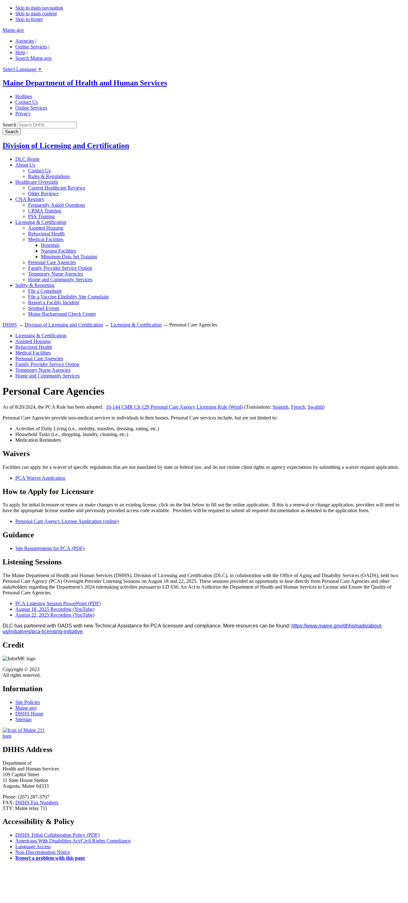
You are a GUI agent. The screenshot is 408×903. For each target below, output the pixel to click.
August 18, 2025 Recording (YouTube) (54, 609)
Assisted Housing (45, 228)
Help (20, 52)
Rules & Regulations (49, 176)
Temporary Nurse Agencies (55, 273)
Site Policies (27, 702)
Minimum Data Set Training (69, 256)
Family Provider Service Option (60, 268)
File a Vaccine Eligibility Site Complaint (68, 296)
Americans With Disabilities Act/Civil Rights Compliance (73, 840)
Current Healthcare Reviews (56, 187)
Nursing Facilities (58, 251)
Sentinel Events (43, 308)
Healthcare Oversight (36, 182)
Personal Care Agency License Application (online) (67, 521)
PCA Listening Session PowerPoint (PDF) (58, 603)
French (298, 407)
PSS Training (41, 216)
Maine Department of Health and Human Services (85, 83)
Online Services (31, 46)
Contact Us (26, 102)
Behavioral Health (46, 233)
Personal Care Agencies (52, 262)
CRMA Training (44, 210)
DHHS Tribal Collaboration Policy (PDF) (57, 835)
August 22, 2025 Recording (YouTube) (54, 615)
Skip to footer (29, 19)
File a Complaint (45, 291)
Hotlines (23, 96)
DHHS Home (29, 713)
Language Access (33, 846)
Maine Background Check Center (62, 314)
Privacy (23, 113)
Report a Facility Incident (53, 302)
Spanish (280, 407)
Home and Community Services (60, 279)
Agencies (24, 41)
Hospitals (50, 245)
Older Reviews (43, 193)
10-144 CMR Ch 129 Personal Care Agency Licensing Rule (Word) (174, 407)
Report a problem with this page (50, 858)
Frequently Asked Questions (56, 205)
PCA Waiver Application (40, 478)
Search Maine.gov (33, 58)
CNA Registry (29, 199)
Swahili (315, 407)
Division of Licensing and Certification (66, 145)
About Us (25, 165)
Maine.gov (13, 30)
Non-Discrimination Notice (42, 852)
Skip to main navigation (39, 8)
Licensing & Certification (40, 222)
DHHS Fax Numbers (36, 802)
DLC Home (27, 159)
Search (9, 124)
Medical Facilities (45, 239)
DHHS (10, 324)
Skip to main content (36, 13)
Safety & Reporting (35, 285)
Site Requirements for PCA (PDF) (49, 548)
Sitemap (23, 719)
